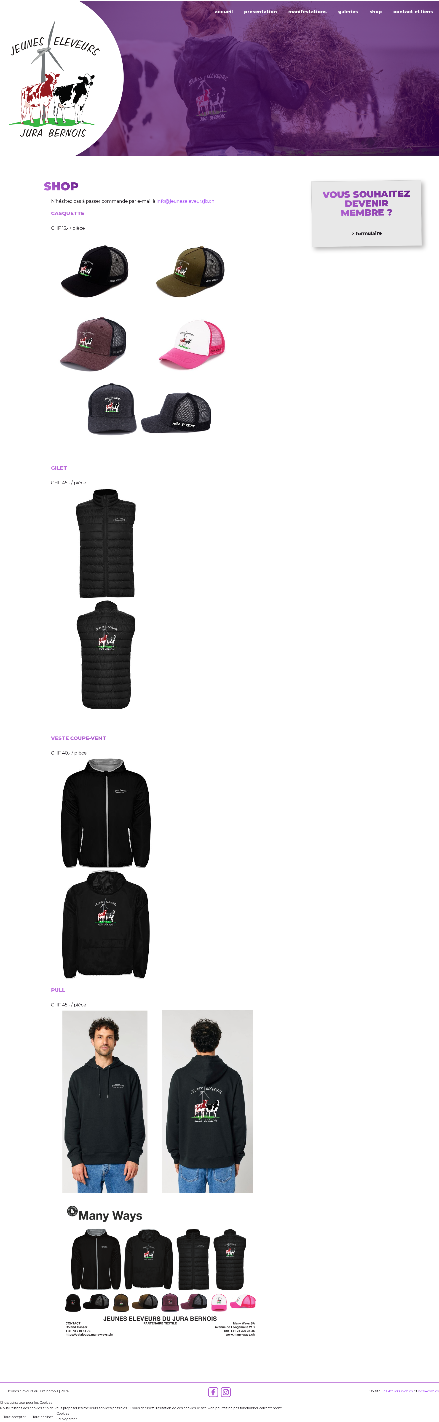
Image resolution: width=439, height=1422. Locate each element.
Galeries (348, 11)
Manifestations (307, 11)
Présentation (260, 11)
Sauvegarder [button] (66, 1419)
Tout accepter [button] (14, 1417)
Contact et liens (413, 11)
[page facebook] (213, 1396)
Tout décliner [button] (42, 1417)
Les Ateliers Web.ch (397, 1391)
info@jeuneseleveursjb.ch (185, 201)
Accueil (224, 11)
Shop (375, 11)
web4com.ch (428, 1391)
